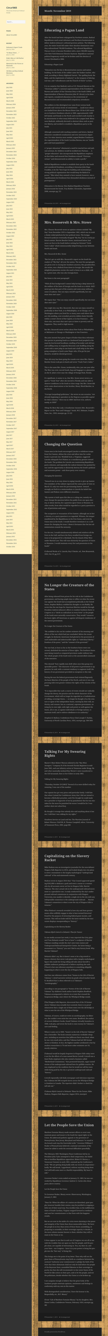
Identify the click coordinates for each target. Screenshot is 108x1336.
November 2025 (11, 114)
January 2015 (10, 536)
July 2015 (9, 516)
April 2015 (9, 526)
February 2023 (11, 222)
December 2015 (11, 499)
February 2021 (11, 293)
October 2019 (10, 344)
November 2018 (11, 381)
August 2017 (10, 432)
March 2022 (10, 253)
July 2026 (9, 87)
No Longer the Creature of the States (69, 587)
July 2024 (9, 168)
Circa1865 (11, 7)
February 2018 (11, 412)
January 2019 (10, 374)
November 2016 (11, 462)
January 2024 (10, 189)
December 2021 (11, 260)
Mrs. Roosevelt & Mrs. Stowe (67, 222)
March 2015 (10, 530)
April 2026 (9, 98)
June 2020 (9, 320)
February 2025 (11, 145)
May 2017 (9, 442)
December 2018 (11, 378)
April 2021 (9, 287)
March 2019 (10, 368)
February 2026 (11, 104)
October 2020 (10, 307)
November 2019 (11, 341)
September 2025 (11, 121)
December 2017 (11, 418)
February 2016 (11, 493)
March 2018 (10, 408)
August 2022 (10, 236)
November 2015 (11, 503)
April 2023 (9, 216)
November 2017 (11, 422)
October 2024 (10, 158)
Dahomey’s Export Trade (14, 47)
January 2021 (10, 297)
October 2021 (10, 266)
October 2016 (10, 466)
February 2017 (11, 452)
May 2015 (9, 523)
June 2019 (9, 358)
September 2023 (11, 199)
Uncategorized (66, 203)
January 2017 (10, 455)
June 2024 (9, 172)
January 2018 (10, 415)
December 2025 (11, 111)
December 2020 (11, 300)
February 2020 (11, 334)
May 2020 (9, 324)
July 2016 (9, 476)
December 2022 (11, 226)
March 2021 (10, 290)
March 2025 (10, 141)
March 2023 (10, 219)
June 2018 (9, 398)
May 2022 (9, 246)
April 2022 (9, 249)
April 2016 (9, 486)
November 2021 (11, 263)
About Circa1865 (11, 35)
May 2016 (9, 482)
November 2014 (11, 543)
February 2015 (11, 533)
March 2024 (10, 182)
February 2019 (11, 371)
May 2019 (9, 361)
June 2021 (9, 280)
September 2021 (11, 270)
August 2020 (10, 314)
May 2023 (9, 212)
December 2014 (11, 540)
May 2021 (9, 283)
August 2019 (10, 351)
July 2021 (9, 276)
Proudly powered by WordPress (54, 1332)
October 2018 (10, 385)
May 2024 (9, 175)
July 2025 (9, 128)
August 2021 (10, 273)
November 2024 (11, 155)
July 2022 (9, 239)
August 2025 (10, 125)
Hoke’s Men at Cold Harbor (15, 58)
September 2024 (11, 162)
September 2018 (11, 388)
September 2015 (11, 509)
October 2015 (10, 506)
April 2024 (9, 179)
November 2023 (11, 192)
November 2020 (11, 303)
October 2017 (10, 425)
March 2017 (10, 449)
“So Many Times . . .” (12, 53)
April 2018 (9, 405)
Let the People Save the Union (69, 1125)
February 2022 (11, 256)
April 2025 (9, 138)
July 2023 (9, 206)
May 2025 (9, 135)
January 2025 (10, 148)
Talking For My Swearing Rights (65, 753)
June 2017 (9, 439)
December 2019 (11, 337)
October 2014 (10, 547)
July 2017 (9, 435)
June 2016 (9, 479)
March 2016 (10, 489)
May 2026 (9, 94)
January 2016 (10, 496)
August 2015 (10, 513)
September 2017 (11, 428)
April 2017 (9, 445)
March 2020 (10, 330)
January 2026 (10, 108)
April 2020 (9, 327)
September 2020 (11, 310)
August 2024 (10, 165)
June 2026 (9, 91)
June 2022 (9, 243)
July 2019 (9, 354)
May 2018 (9, 401)
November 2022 (11, 229)
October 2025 (10, 118)
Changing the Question (63, 444)
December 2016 (11, 459)
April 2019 (9, 364)
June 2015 (9, 520)
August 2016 (10, 472)
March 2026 (10, 101)
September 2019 (11, 347)
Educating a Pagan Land (64, 30)
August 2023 (10, 202)
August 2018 (10, 391)
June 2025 (9, 131)
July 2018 (9, 395)
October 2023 (10, 195)
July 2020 (9, 317)
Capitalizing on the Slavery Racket (66, 858)
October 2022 (10, 233)
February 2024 (11, 185)
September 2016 (11, 469)
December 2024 (11, 152)
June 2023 (9, 209)
